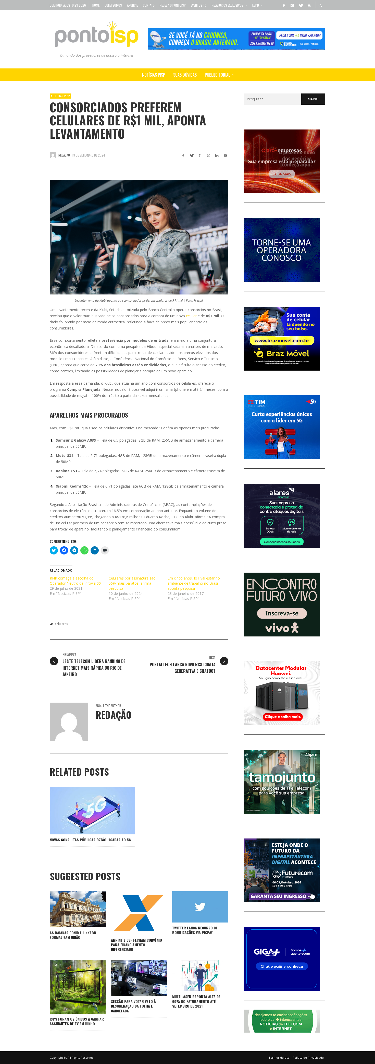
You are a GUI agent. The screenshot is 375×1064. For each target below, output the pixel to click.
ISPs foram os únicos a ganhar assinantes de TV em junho (77, 1021)
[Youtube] (309, 5)
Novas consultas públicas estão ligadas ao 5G (90, 839)
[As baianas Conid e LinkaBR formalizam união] (69, 909)
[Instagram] (292, 5)
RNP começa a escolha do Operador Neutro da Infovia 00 (75, 581)
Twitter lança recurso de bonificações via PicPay (195, 930)
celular (191, 315)
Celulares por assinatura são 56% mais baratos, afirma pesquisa (132, 583)
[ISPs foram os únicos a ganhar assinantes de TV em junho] (69, 987)
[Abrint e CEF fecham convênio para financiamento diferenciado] (131, 913)
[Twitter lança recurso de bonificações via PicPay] (192, 907)
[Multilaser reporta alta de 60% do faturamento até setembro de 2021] (192, 975)
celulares (61, 624)
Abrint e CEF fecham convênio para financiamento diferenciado (136, 944)
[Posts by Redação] (53, 155)
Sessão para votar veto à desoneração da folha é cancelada (133, 1006)
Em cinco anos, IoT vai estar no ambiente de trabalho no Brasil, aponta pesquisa (194, 583)
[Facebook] (284, 5)
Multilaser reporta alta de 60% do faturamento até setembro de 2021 (196, 1001)
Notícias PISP (60, 96)
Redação (64, 155)
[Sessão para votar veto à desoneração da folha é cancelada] (131, 978)
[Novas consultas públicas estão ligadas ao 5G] (84, 810)
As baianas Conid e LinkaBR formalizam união (73, 935)
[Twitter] (300, 5)
